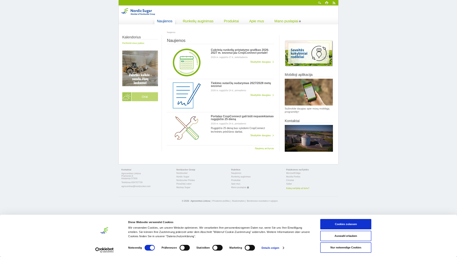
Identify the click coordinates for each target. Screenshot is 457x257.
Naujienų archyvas (264, 148)
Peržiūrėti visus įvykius (133, 43)
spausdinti (326, 2)
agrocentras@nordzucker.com (135, 186)
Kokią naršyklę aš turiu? (297, 188)
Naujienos (164, 21)
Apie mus (256, 21)
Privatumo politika (221, 201)
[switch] (185, 248)
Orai (145, 97)
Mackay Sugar (183, 187)
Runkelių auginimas (198, 21)
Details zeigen (270, 247)
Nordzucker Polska (185, 180)
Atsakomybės (238, 201)
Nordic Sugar (182, 176)
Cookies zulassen (346, 224)
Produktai (231, 21)
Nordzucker (182, 173)
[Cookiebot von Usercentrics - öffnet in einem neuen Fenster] (104, 250)
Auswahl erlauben (346, 235)
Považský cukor (184, 184)
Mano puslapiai (286, 21)
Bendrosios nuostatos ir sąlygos (262, 201)
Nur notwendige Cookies (345, 247)
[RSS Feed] (334, 2)
